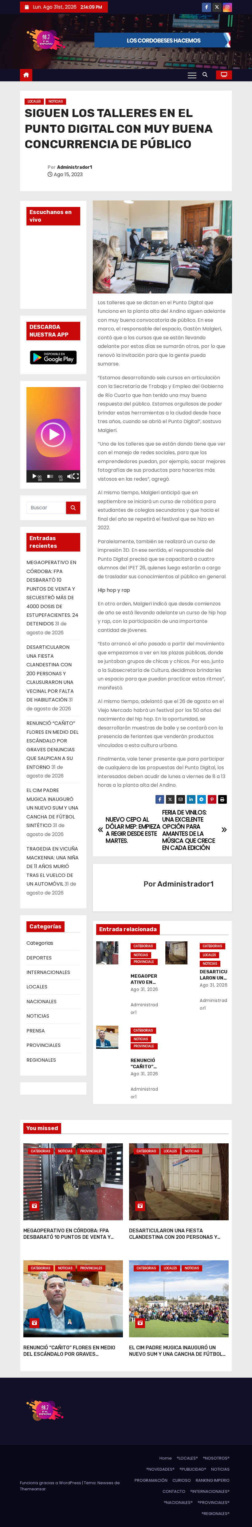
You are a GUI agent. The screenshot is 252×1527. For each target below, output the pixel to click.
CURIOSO (181, 1480)
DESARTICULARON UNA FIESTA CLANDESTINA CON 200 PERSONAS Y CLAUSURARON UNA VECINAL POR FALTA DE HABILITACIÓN (50, 673)
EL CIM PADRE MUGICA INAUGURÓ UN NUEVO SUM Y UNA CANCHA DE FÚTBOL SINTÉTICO (52, 808)
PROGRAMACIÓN (151, 1480)
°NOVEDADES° (160, 1469)
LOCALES (34, 101)
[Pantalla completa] (76, 476)
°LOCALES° (187, 1458)
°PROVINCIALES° (214, 1502)
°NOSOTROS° (216, 1458)
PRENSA (35, 1030)
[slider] (50, 476)
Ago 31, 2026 (144, 989)
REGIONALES (41, 1060)
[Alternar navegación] (192, 75)
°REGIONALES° (216, 1514)
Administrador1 (74, 167)
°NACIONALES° (178, 1502)
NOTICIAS (56, 101)
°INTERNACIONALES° (210, 1491)
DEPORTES (39, 957)
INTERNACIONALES (48, 972)
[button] (206, 74)
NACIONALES (41, 1001)
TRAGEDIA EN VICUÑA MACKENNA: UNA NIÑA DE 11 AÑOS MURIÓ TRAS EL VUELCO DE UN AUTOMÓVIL (52, 866)
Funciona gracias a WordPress (51, 1483)
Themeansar (33, 1489)
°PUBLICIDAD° (192, 1469)
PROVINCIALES (43, 1045)
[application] (53, 435)
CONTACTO (174, 1491)
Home (165, 1458)
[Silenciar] (70, 476)
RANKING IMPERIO (213, 1480)
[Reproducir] (34, 476)
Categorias (39, 943)
